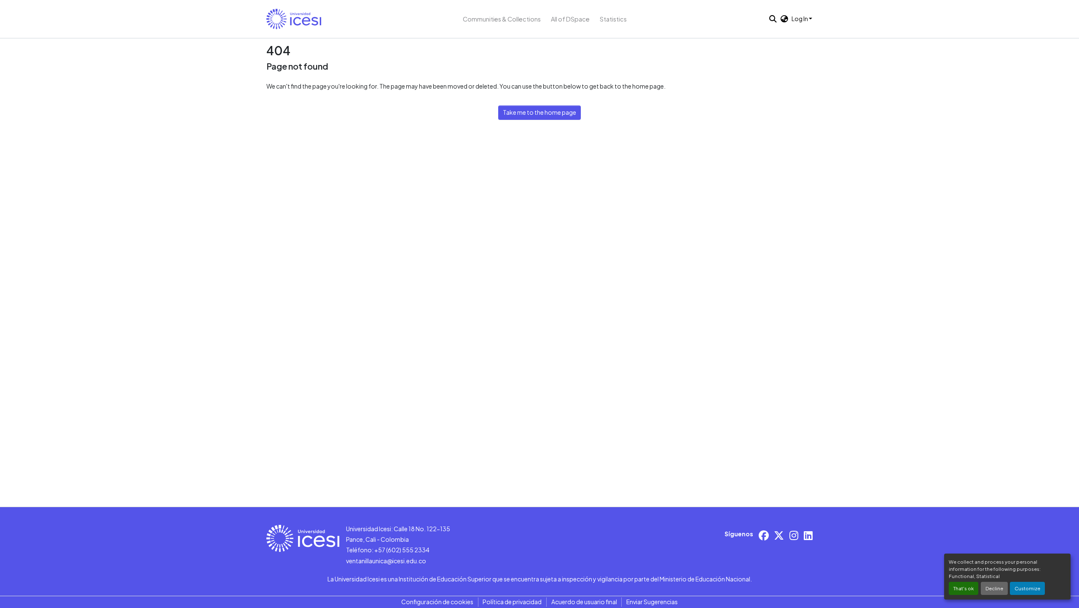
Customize (1027, 588)
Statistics (613, 19)
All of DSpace (570, 19)
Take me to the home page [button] (539, 112)
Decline (994, 588)
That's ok (963, 588)
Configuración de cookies (437, 601)
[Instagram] (793, 535)
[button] (293, 19)
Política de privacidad (512, 601)
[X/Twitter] (779, 535)
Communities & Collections (502, 19)
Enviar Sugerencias (652, 601)
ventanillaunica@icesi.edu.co (386, 561)
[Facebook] (764, 535)
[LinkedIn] (808, 535)
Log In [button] (800, 18)
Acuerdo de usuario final (584, 601)
